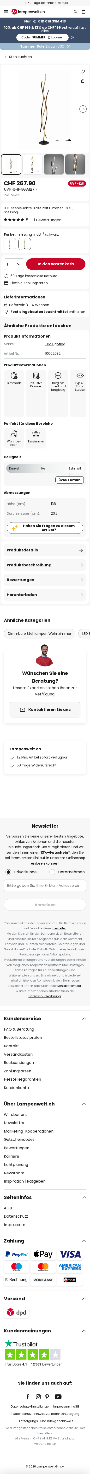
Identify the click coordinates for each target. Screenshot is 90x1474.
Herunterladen (22, 595)
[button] (11, 164)
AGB (8, 1208)
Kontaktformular (69, 986)
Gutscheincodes (19, 1139)
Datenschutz (16, 1216)
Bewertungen (20, 580)
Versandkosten (18, 1054)
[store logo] (31, 11)
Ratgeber (36, 1181)
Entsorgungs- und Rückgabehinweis (46, 1421)
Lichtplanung (16, 1164)
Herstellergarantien (22, 1079)
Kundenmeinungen (27, 1330)
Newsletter (14, 1123)
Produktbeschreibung (29, 565)
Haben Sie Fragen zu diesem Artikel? (49, 527)
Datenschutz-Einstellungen (30, 1406)
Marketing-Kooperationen (29, 1131)
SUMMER (42, 37)
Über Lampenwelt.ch (29, 1103)
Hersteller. (59, 928)
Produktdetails (22, 550)
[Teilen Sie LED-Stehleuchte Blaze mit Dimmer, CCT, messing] (82, 80)
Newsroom (14, 1173)
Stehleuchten (20, 56)
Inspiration (14, 1181)
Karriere (11, 1156)
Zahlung (14, 1240)
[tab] (45, 1053)
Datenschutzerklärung (45, 996)
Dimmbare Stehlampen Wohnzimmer (39, 633)
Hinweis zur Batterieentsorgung (56, 1414)
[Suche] (75, 11)
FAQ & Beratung (19, 1029)
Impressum (14, 1225)
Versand (14, 1298)
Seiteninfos (18, 1197)
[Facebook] (31, 1396)
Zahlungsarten (17, 1071)
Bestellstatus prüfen (23, 1037)
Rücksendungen (19, 1062)
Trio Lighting (55, 344)
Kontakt (11, 1046)
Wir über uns (15, 1114)
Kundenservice (22, 1018)
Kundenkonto (16, 1088)
